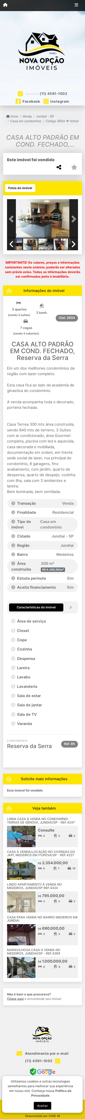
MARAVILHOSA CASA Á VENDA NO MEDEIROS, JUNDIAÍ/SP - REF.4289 (33, 951)
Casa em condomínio (25, 121)
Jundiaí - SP (45, 116)
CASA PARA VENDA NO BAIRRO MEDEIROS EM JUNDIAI (42, 919)
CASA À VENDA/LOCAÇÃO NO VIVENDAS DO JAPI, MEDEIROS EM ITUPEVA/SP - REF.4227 (41, 853)
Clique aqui (15, 999)
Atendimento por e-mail (46, 1053)
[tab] (20, 188)
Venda (27, 116)
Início (14, 116)
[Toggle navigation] (76, 5)
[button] (12, 219)
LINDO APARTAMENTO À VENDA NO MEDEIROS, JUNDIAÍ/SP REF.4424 (34, 886)
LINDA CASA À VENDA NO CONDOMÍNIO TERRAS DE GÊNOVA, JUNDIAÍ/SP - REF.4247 (41, 820)
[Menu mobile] (5, 5)
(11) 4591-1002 (53, 94)
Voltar (74, 121)
